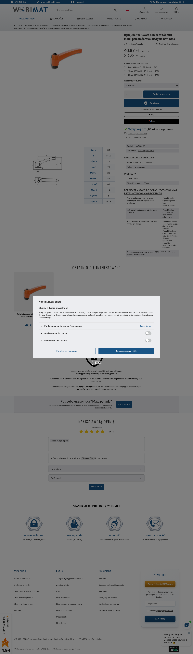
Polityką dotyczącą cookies (103, 312)
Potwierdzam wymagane (67, 351)
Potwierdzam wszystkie (126, 351)
